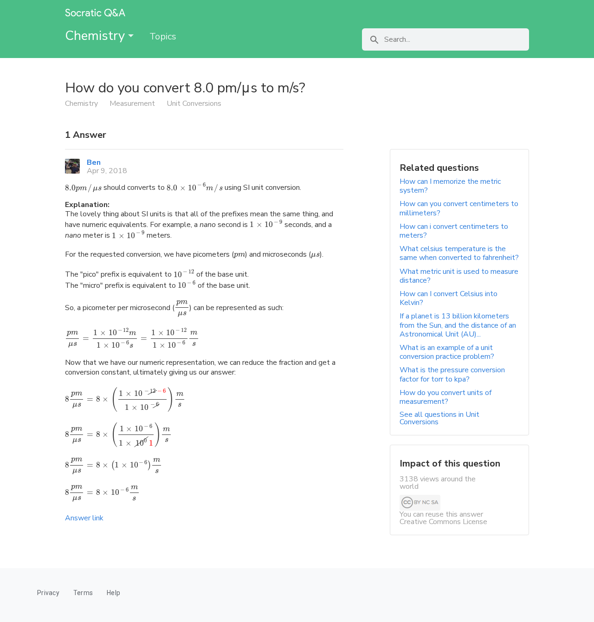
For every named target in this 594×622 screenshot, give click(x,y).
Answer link (84, 518)
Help (113, 592)
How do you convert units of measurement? (445, 397)
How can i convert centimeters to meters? (454, 230)
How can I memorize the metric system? (450, 185)
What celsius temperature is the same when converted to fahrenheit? (459, 253)
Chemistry (96, 36)
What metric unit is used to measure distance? (459, 275)
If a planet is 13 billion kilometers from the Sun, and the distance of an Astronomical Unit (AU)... (458, 325)
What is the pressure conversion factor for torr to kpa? (452, 374)
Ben (94, 162)
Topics (162, 36)
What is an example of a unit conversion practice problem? (447, 352)
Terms (83, 592)
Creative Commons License (443, 522)
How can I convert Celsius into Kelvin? (448, 298)
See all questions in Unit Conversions (439, 418)
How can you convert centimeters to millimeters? (459, 208)
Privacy (48, 592)
